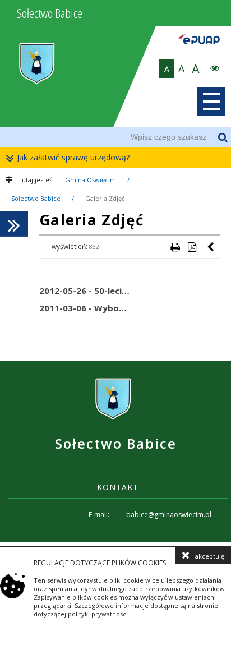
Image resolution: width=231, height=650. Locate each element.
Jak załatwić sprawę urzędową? (73, 157)
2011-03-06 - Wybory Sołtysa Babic (113, 308)
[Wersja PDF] (191, 246)
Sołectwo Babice (36, 198)
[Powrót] (211, 247)
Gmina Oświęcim (90, 180)
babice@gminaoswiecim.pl (168, 514)
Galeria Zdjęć (104, 198)
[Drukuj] (175, 246)
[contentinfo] (115, 451)
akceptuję (209, 556)
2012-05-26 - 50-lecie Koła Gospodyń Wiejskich (132, 290)
